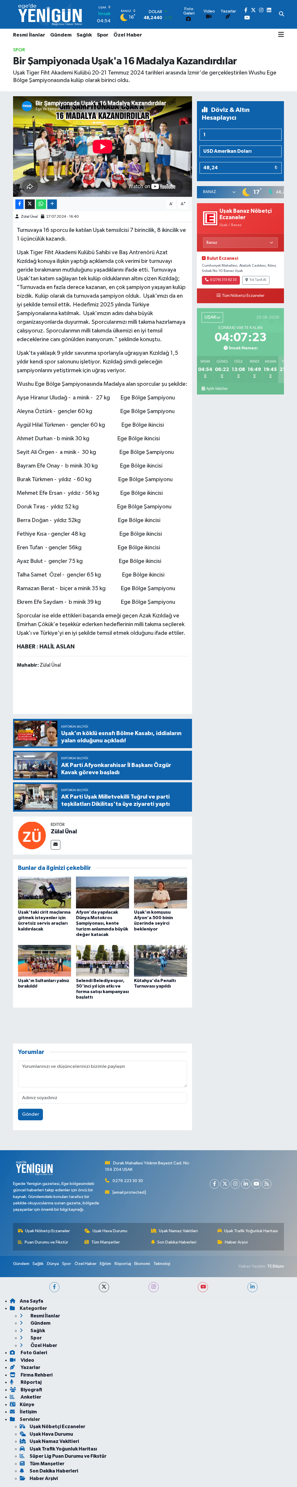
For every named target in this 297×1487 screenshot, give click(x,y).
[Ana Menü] (281, 35)
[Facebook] (214, 1184)
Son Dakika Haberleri (176, 1242)
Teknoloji (161, 1263)
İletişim (28, 1411)
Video (27, 1360)
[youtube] (203, 1287)
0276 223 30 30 (128, 1181)
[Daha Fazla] (52, 204)
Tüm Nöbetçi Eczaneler (243, 296)
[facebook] (54, 1287)
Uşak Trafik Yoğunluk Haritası (251, 1231)
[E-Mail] (55, 845)
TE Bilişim (275, 1266)
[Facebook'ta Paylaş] (19, 204)
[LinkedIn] (246, 1184)
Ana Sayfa (31, 1301)
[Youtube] (256, 1184)
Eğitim (105, 1263)
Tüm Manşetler (105, 1242)
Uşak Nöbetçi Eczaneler (47, 1231)
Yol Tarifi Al (257, 280)
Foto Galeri (33, 1352)
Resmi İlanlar (29, 35)
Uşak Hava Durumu (110, 1231)
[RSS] (266, 1184)
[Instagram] (235, 1184)
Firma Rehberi (36, 1375)
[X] (225, 1184)
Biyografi (31, 1389)
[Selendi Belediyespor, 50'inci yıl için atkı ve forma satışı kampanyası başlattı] (102, 960)
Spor (102, 35)
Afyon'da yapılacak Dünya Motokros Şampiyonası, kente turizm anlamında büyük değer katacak (102, 923)
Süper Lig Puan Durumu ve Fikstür (68, 1456)
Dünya (53, 1263)
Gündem (61, 35)
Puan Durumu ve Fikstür (46, 1242)
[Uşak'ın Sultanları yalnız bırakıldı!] (44, 960)
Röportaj (123, 1263)
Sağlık (84, 35)
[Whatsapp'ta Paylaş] (41, 204)
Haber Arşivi (236, 1242)
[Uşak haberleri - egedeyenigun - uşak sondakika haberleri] (50, 14)
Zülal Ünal (29, 217)
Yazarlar (30, 1367)
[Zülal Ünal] (32, 835)
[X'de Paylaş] (30, 204)
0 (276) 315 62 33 (223, 280)
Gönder (30, 1114)
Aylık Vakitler (217, 389)
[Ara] (281, 14)
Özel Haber (127, 35)
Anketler (30, 1397)
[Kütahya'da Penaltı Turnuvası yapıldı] (160, 960)
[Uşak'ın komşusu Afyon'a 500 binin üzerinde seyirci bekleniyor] (160, 892)
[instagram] (153, 1287)
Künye (27, 1404)
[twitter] (104, 1287)
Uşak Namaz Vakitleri (178, 1231)
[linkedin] (252, 1287)
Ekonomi (142, 1263)
